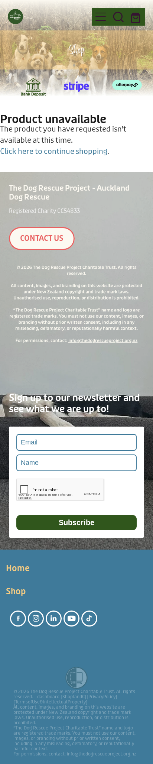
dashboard (48, 696)
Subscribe (76, 522)
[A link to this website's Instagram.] (36, 619)
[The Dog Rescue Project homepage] (46, 16)
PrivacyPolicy (101, 696)
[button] (118, 17)
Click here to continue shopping (53, 151)
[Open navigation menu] (101, 17)
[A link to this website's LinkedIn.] (54, 619)
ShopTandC (73, 696)
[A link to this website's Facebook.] (18, 619)
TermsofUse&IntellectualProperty (50, 702)
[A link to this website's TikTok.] (89, 619)
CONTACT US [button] (42, 238)
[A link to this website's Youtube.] (71, 619)
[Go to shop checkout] (136, 17)
